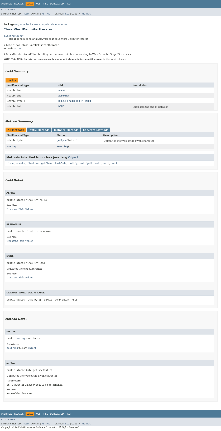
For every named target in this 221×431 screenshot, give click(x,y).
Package (19, 4)
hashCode (60, 163)
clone (10, 163)
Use (38, 4)
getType (61, 140)
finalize (33, 163)
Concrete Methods (95, 130)
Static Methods (39, 130)
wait (98, 163)
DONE (61, 106)
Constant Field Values (20, 209)
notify (73, 163)
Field (26, 14)
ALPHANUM (63, 95)
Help (68, 4)
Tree (45, 4)
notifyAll (86, 163)
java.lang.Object (13, 36)
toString (62, 146)
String (11, 146)
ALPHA (61, 90)
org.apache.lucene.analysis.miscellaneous (41, 24)
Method (45, 14)
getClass (46, 163)
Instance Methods (66, 130)
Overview (6, 4)
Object (19, 48)
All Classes (8, 9)
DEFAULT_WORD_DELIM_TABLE (75, 101)
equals (20, 163)
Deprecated (57, 4)
